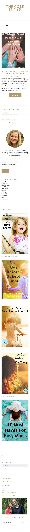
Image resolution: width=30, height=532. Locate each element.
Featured (4, 181)
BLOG (3, 490)
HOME (4, 488)
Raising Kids (4, 195)
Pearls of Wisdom (5, 193)
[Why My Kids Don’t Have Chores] (15, 234)
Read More (15, 95)
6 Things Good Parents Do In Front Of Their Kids (15, 72)
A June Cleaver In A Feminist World (10, 349)
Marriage (4, 190)
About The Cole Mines (14, 517)
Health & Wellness (6, 185)
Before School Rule (6, 301)
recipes (3, 197)
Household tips (5, 187)
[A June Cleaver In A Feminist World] (15, 326)
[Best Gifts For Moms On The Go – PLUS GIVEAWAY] (15, 421)
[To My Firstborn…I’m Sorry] (15, 373)
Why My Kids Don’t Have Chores (9, 256)
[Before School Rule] (15, 280)
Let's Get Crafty (5, 188)
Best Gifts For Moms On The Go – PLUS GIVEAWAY (13, 443)
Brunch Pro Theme (16, 528)
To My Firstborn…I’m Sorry (8, 396)
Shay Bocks (26, 528)
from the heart (5, 183)
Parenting (4, 192)
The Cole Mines (15, 7)
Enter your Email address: (9, 164)
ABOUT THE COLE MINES (9, 492)
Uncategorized (5, 199)
